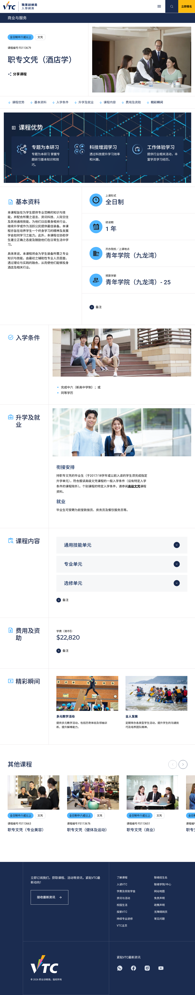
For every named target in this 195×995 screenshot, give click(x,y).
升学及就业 (86, 102)
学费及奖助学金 (126, 891)
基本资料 (40, 102)
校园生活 (122, 905)
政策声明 (159, 905)
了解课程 (122, 877)
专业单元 (73, 564)
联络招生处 (160, 877)
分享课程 (20, 74)
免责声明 (159, 898)
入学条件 (62, 102)
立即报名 (186, 6)
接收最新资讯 (46, 897)
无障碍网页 (160, 911)
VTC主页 (122, 925)
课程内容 (110, 102)
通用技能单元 (77, 545)
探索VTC (122, 911)
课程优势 (18, 102)
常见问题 (159, 918)
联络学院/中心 (162, 884)
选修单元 (73, 583)
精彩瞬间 (157, 102)
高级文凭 (134, 486)
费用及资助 (133, 102)
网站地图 (159, 891)
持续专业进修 (125, 918)
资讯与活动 (123, 898)
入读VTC (122, 884)
